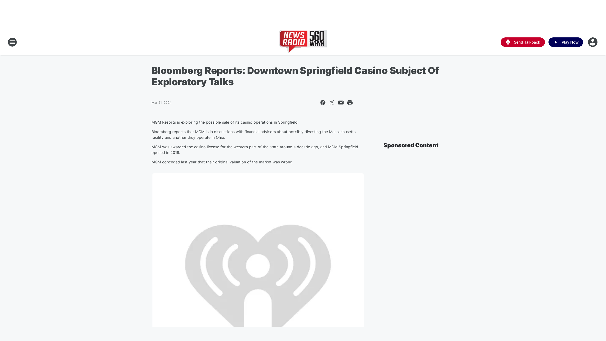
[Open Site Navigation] (12, 42)
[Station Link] (303, 42)
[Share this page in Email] (341, 102)
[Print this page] (350, 102)
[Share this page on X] (332, 102)
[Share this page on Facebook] (323, 102)
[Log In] (593, 42)
